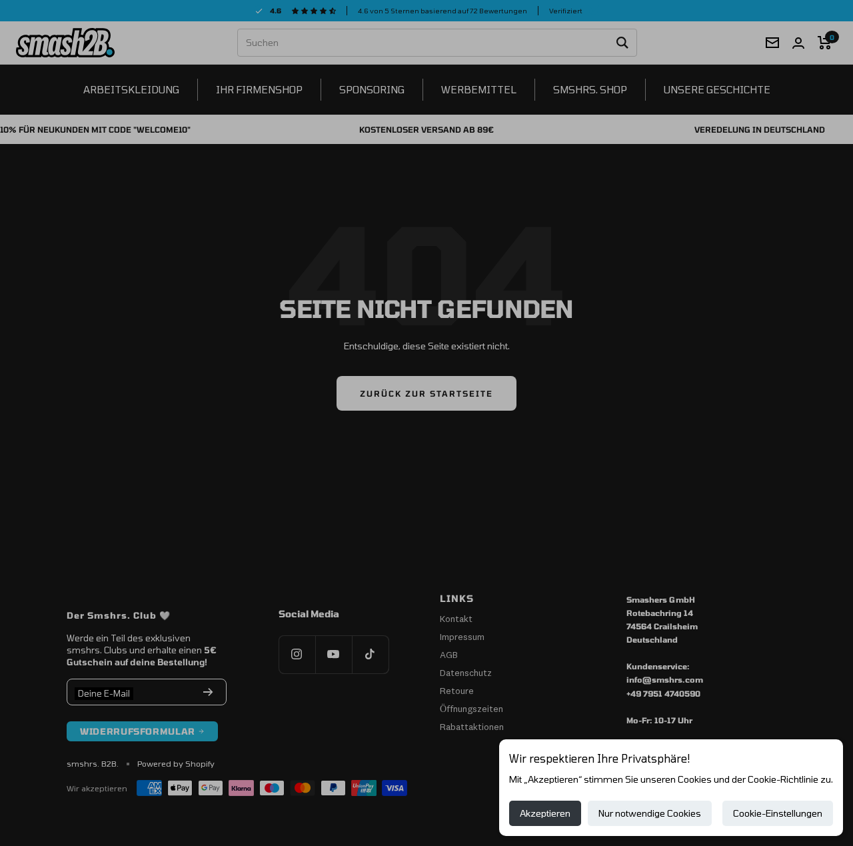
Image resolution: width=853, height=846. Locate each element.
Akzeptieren (545, 813)
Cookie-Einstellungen (777, 813)
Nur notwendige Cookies (649, 813)
